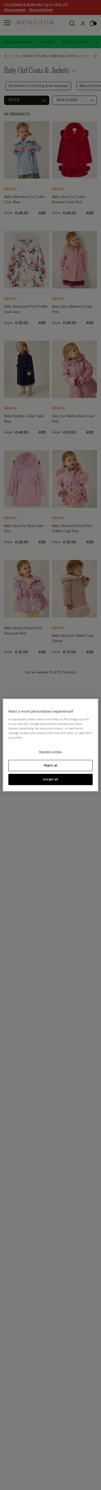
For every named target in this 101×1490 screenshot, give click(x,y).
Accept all (50, 779)
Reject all (50, 765)
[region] (50, 745)
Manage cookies (50, 751)
